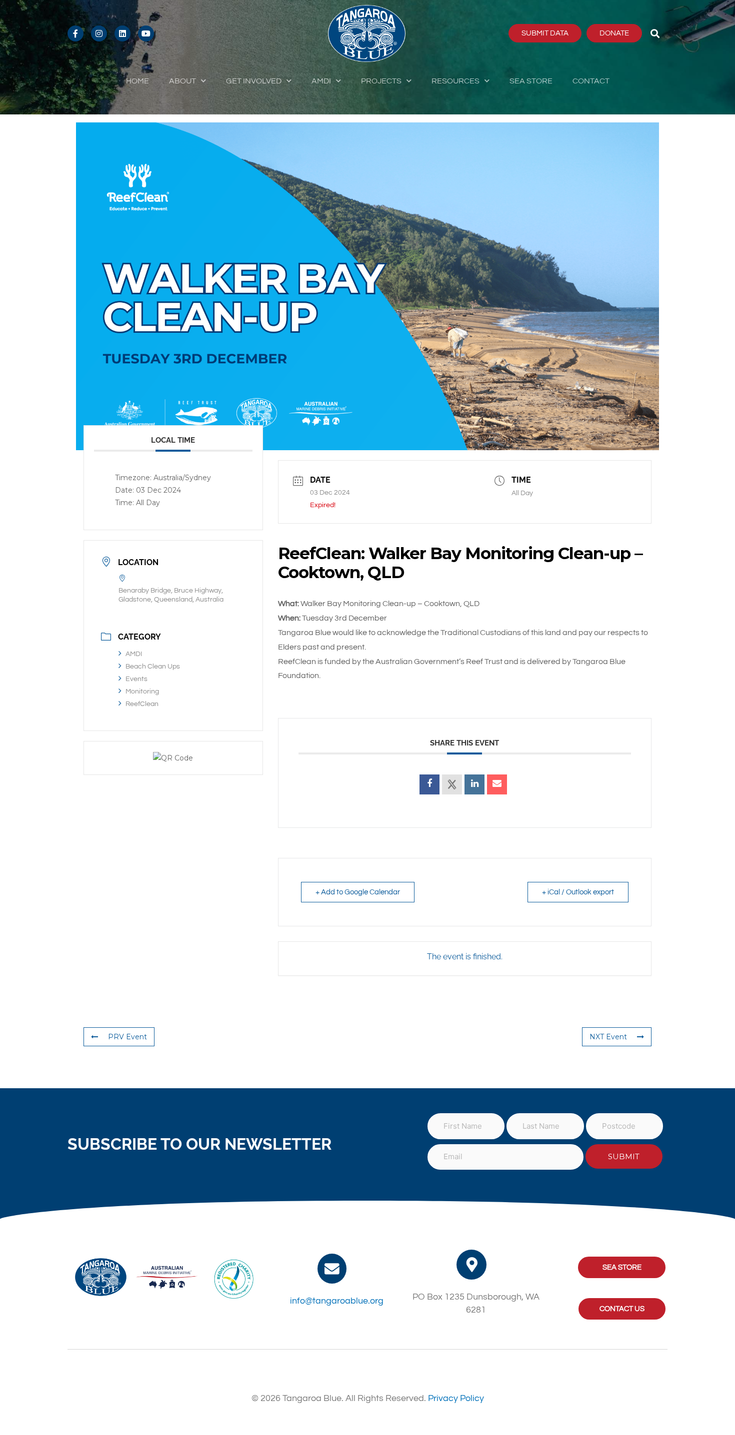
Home (137, 81)
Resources (456, 81)
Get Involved (254, 81)
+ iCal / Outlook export (578, 892)
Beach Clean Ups (153, 666)
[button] (655, 33)
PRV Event (127, 1036)
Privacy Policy (456, 1398)
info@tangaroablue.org (337, 1301)
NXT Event (608, 1036)
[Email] (497, 784)
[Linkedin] (474, 784)
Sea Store (531, 81)
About (182, 81)
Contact (591, 81)
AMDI (321, 81)
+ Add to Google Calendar (358, 892)
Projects (381, 81)
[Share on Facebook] (430, 784)
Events (137, 679)
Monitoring (142, 691)
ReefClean (142, 704)
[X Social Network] (452, 784)
